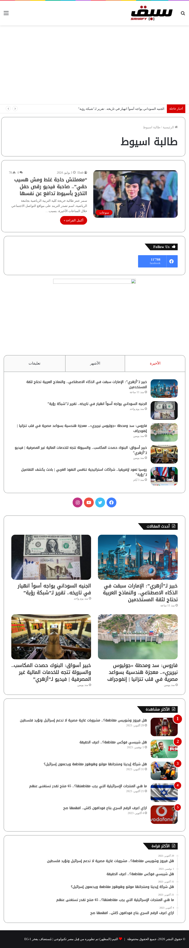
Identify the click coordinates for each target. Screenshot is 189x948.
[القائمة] (6, 14)
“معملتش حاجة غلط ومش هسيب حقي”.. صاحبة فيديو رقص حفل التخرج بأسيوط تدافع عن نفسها (50, 186)
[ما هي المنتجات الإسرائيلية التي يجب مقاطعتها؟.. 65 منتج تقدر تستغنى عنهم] (164, 792)
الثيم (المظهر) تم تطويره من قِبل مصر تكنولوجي (86, 939)
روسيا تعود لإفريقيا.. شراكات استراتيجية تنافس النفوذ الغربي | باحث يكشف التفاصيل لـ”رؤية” (84, 472)
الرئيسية (169, 127)
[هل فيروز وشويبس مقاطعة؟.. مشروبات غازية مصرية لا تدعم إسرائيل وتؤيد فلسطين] (164, 727)
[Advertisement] (94, 64)
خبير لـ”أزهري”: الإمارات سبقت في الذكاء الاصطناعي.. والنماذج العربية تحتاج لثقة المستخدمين (86, 384)
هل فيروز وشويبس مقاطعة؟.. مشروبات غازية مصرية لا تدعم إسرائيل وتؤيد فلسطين (83, 720)
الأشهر (95, 363)
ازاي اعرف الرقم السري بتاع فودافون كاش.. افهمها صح (105, 808)
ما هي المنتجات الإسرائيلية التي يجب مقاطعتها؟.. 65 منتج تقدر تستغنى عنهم (88, 786)
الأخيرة (155, 363)
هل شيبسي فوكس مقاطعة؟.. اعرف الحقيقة (113, 742)
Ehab (80, 172)
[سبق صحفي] (150, 13)
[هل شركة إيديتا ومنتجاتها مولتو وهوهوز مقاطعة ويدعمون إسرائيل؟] (164, 771)
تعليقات (34, 363)
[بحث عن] (182, 14)
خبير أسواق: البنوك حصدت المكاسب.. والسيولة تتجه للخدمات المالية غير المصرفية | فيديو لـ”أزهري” (81, 450)
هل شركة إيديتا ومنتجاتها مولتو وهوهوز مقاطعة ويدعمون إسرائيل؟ (95, 764)
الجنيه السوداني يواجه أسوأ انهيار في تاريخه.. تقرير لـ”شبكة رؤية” (121, 109)
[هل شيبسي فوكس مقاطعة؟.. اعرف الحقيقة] (164, 749)
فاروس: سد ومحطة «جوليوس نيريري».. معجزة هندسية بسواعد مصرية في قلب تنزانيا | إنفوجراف (82, 428)
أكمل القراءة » (73, 220)
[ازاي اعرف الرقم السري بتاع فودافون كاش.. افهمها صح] (164, 814)
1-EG (27, 939)
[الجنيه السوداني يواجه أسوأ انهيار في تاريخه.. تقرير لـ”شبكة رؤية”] (164, 410)
